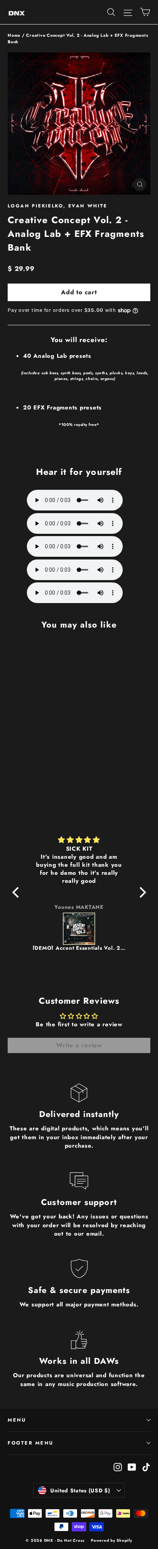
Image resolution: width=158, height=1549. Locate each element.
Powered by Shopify (111, 1540)
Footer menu (31, 1443)
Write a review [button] (79, 1045)
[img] (79, 840)
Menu (17, 1420)
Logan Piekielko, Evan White (57, 205)
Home (14, 35)
